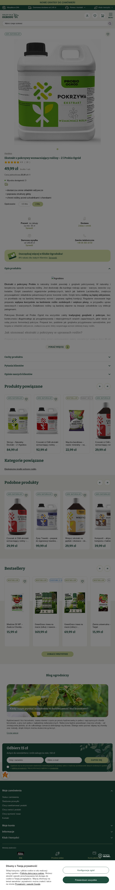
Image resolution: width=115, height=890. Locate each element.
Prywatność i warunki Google (27, 884)
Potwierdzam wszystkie (86, 880)
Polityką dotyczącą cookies (32, 873)
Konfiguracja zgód (85, 870)
